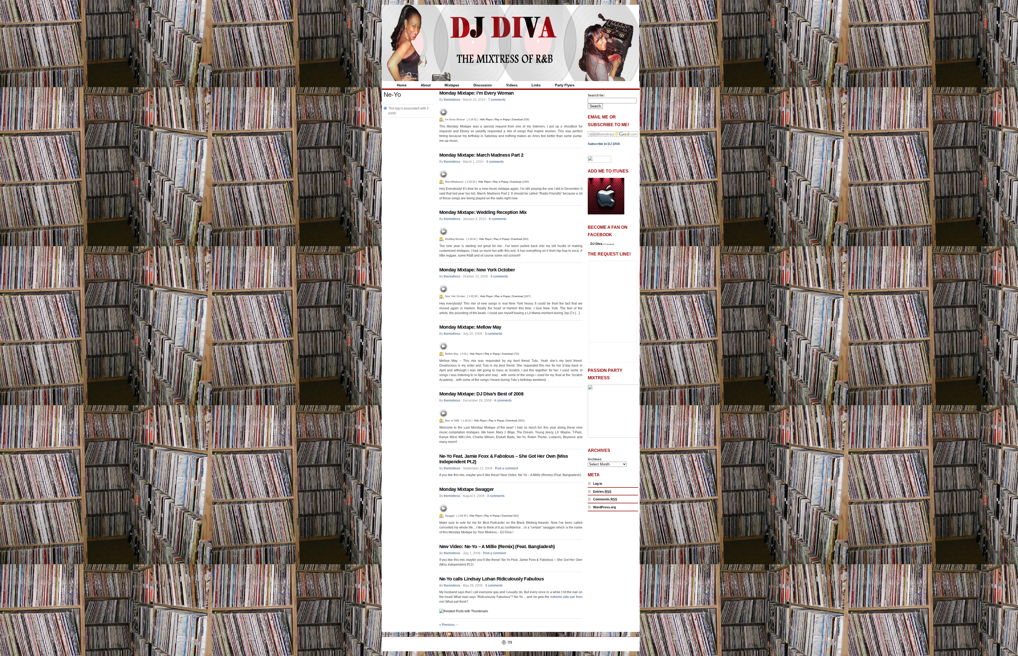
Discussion (482, 85)
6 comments (497, 219)
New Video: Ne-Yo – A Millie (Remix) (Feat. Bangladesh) (497, 546)
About (426, 85)
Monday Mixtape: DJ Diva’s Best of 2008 (481, 394)
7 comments (497, 100)
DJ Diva (596, 244)
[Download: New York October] (441, 296)
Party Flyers (564, 85)
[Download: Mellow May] (441, 354)
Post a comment (506, 468)
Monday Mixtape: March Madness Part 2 (481, 155)
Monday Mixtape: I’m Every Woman (476, 93)
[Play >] (443, 112)
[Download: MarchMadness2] (441, 181)
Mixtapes (452, 85)
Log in (597, 484)
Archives (595, 459)
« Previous (447, 625)
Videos (511, 85)
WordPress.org (604, 507)
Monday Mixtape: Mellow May (470, 327)
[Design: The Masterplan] (509, 649)
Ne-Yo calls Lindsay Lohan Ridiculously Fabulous (491, 579)
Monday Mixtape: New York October (477, 269)
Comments (605, 499)
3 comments (495, 162)
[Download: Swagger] (441, 515)
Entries (602, 492)
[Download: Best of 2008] (441, 420)
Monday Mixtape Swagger (466, 489)
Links (536, 85)
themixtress (452, 100)
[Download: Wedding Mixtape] (441, 239)
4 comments (503, 400)
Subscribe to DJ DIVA (604, 144)
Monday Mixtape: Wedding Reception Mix (483, 212)
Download (517, 119)
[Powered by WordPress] (503, 649)
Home (401, 85)
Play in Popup (502, 119)
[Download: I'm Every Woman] (441, 119)
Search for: (596, 95)
